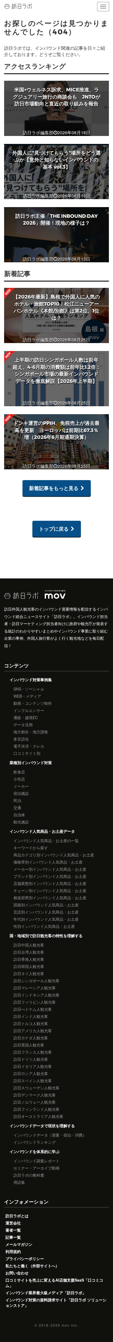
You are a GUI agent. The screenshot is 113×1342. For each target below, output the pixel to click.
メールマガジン (18, 1244)
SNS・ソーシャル (28, 689)
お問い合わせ (17, 1273)
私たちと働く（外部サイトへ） (32, 1265)
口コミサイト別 (26, 753)
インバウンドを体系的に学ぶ (35, 1151)
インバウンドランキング (34, 1142)
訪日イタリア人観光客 (32, 1066)
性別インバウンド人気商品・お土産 (44, 926)
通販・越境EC (25, 717)
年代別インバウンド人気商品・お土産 (46, 919)
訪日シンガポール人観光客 (36, 980)
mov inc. (70, 1325)
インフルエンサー (28, 710)
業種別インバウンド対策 (31, 762)
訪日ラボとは (17, 1215)
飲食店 (19, 772)
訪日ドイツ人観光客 (30, 1059)
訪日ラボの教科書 (28, 1175)
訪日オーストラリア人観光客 (38, 1116)
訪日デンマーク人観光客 (34, 1095)
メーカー (21, 786)
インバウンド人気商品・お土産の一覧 (46, 840)
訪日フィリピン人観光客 (34, 1002)
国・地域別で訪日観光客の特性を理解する (46, 935)
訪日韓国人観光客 (28, 966)
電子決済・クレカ (28, 746)
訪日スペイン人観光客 (32, 1080)
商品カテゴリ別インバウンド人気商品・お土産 (53, 854)
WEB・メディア (27, 696)
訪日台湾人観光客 (28, 952)
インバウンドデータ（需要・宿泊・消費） (49, 1135)
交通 (17, 807)
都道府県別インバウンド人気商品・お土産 (49, 897)
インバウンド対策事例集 (31, 679)
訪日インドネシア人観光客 (36, 995)
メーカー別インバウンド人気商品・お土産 (49, 869)
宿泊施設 (21, 793)
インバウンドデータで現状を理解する (42, 1125)
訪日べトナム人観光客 (32, 1009)
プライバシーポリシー (24, 1258)
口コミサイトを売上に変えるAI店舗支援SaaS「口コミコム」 (54, 1282)
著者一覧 (13, 1230)
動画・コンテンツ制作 (32, 703)
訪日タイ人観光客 (28, 973)
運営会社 (13, 1223)
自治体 (19, 814)
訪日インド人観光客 (30, 1016)
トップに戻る (54, 528)
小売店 (19, 779)
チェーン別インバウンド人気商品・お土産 (49, 890)
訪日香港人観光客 (28, 959)
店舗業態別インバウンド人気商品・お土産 (49, 883)
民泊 (17, 800)
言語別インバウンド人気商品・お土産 (46, 912)
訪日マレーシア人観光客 (34, 987)
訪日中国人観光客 (28, 945)
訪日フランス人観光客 (32, 1052)
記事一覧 (13, 1237)
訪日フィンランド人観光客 (36, 1109)
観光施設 (21, 822)
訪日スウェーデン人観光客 (36, 1087)
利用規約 (13, 1251)
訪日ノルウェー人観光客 (34, 1102)
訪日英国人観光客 (28, 1045)
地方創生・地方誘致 (30, 731)
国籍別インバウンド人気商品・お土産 (46, 904)
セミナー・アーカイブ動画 (36, 1168)
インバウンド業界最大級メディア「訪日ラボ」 (45, 1292)
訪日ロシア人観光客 (30, 1073)
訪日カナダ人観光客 (30, 1037)
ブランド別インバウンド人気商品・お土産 (49, 876)
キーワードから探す (30, 847)
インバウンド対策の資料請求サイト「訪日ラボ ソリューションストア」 (55, 1302)
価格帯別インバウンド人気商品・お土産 (48, 862)
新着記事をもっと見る (53, 488)
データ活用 (23, 724)
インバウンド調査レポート (36, 1160)
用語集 (19, 1182)
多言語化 (21, 739)
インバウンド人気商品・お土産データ (42, 831)
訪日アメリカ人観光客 (32, 1030)
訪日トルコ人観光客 (30, 1023)
